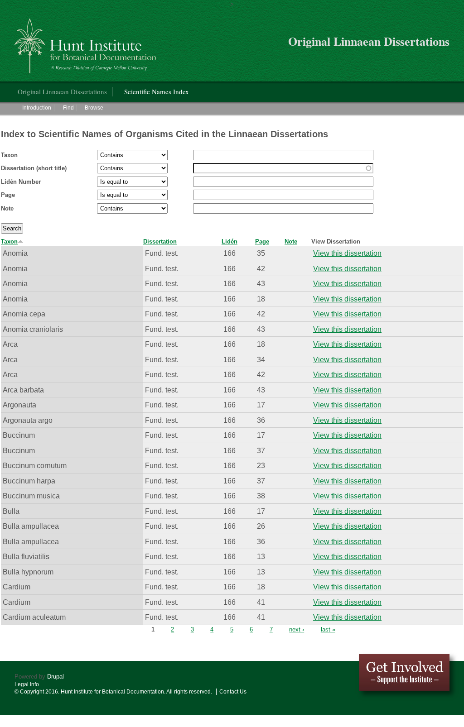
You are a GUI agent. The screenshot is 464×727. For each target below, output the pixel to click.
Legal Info (26, 684)
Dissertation (160, 241)
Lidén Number (21, 181)
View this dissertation (347, 253)
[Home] (86, 42)
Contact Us (232, 692)
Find (68, 108)
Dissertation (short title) (34, 168)
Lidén (229, 241)
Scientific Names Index (156, 91)
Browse (94, 108)
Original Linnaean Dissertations (62, 91)
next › (296, 629)
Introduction (36, 108)
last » (328, 629)
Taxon (9, 155)
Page (8, 194)
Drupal (55, 676)
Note (7, 208)
